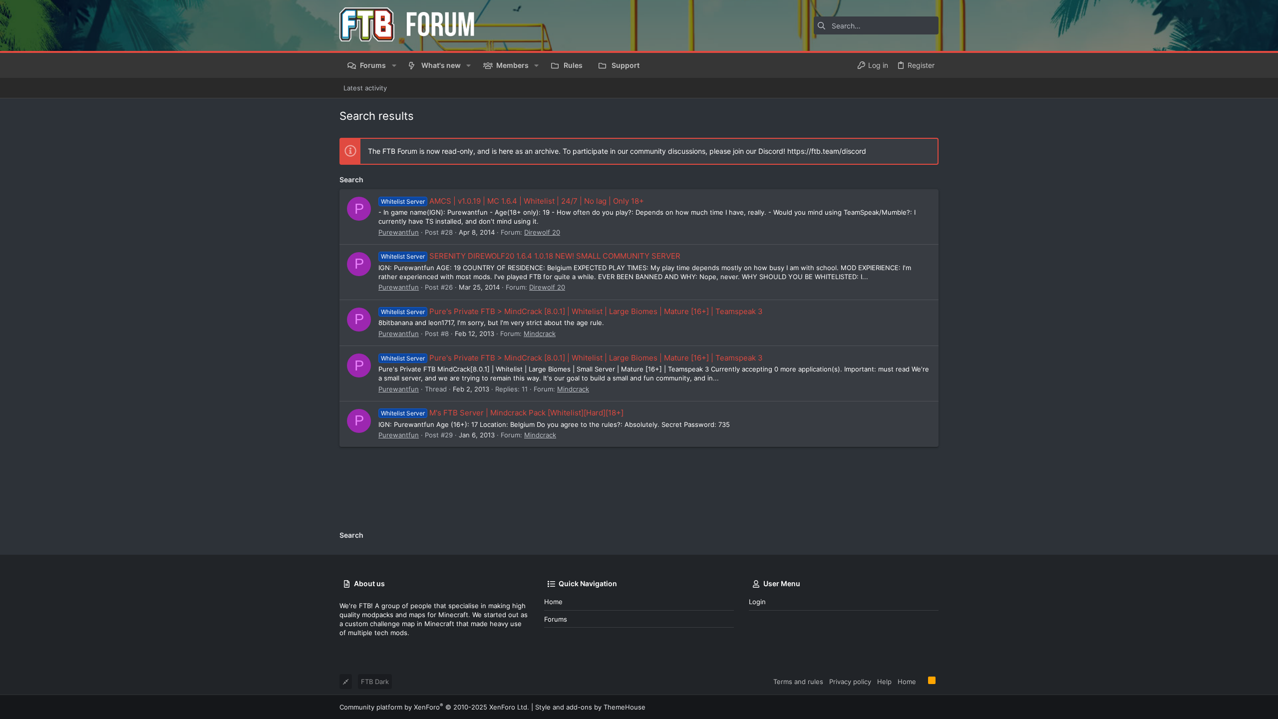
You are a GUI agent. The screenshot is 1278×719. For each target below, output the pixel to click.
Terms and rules (798, 682)
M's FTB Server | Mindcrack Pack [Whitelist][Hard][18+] (502, 412)
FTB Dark (375, 682)
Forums (555, 619)
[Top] (922, 681)
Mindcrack (540, 334)
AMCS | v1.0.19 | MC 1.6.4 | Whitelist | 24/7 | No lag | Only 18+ (512, 201)
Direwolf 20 (542, 232)
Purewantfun (398, 232)
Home (553, 602)
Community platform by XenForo (434, 707)
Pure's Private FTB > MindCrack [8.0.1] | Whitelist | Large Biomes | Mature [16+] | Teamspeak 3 (572, 311)
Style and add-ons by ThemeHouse (590, 707)
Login (757, 602)
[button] (393, 65)
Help (884, 682)
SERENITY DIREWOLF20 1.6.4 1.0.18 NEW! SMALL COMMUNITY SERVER (530, 256)
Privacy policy (850, 682)
